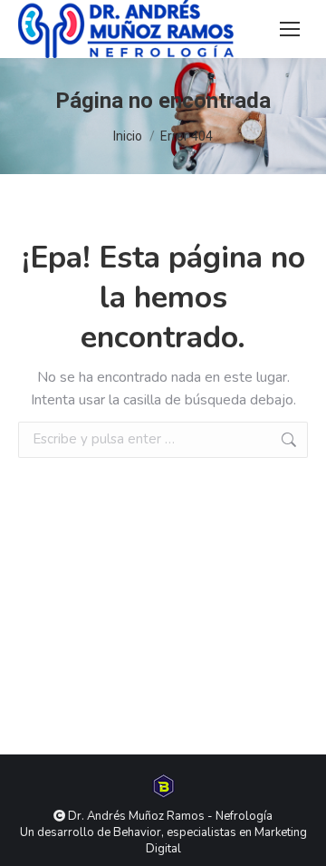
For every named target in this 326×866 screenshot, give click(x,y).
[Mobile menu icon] (290, 29)
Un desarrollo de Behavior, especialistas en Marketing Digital (163, 840)
